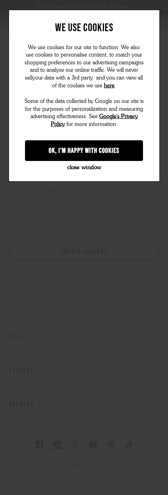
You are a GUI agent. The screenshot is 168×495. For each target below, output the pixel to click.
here (109, 85)
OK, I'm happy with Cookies (84, 150)
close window (84, 167)
